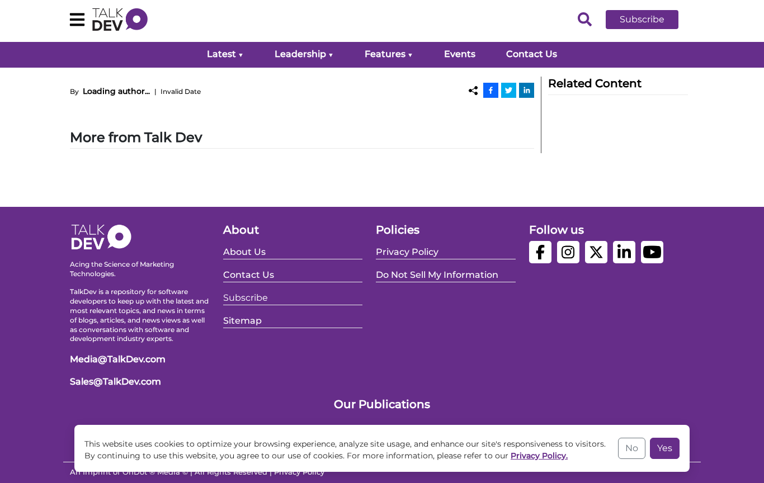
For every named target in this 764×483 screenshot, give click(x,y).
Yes (664, 448)
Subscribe (642, 19)
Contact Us (531, 54)
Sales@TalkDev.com (115, 381)
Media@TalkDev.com (118, 359)
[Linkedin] (526, 90)
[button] (650, 19)
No (631, 448)
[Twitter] (508, 90)
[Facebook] (490, 90)
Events (459, 54)
